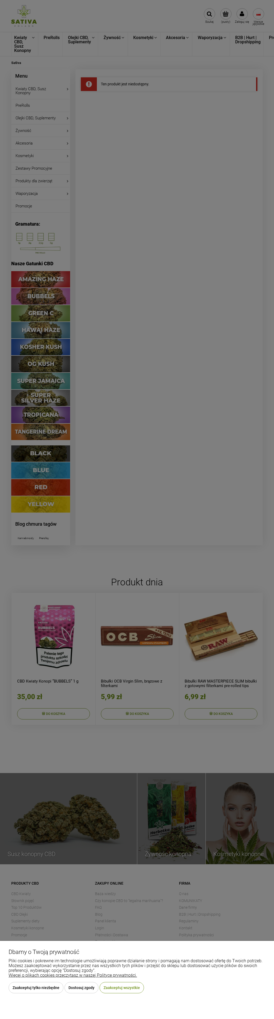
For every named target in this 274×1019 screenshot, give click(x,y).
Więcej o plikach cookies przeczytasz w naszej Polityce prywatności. (73, 975)
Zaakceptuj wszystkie (122, 988)
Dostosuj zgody (81, 988)
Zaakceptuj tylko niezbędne (36, 988)
